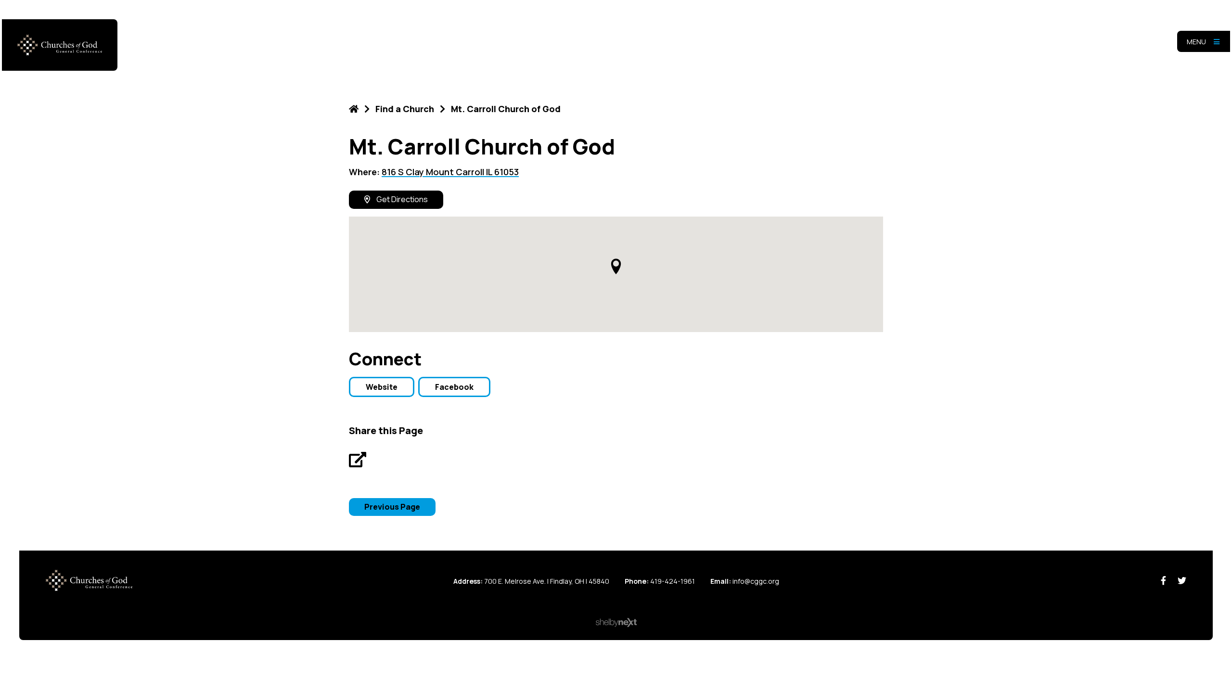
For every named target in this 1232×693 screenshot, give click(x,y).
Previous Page (392, 506)
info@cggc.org (755, 581)
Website (382, 387)
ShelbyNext (616, 623)
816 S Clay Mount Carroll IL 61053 (450, 172)
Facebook (454, 387)
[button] (616, 266)
